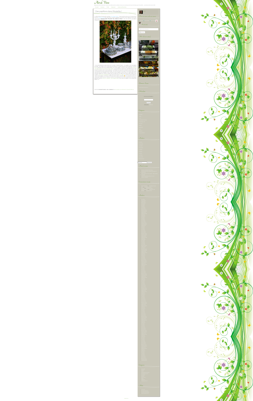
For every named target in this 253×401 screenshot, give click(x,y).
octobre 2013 (143, 318)
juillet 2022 (143, 215)
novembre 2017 (144, 262)
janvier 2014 (143, 315)
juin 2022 (143, 217)
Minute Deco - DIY (142, 121)
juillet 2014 (143, 308)
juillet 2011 (143, 350)
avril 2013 (143, 325)
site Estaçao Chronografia (104, 74)
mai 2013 (143, 324)
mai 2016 (143, 282)
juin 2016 (143, 281)
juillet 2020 (143, 239)
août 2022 (143, 214)
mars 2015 (143, 298)
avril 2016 (143, 283)
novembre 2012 (144, 331)
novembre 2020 (144, 234)
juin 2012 (143, 337)
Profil (108, 7)
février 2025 (141, 147)
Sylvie (144, 11)
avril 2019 (143, 247)
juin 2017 (143, 266)
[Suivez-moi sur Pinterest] (156, 20)
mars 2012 (143, 341)
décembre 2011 (144, 344)
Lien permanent (123, 89)
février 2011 (143, 356)
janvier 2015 (143, 301)
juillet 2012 (143, 336)
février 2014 (143, 314)
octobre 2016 (143, 276)
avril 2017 (143, 269)
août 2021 (143, 226)
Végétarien (140, 130)
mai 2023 (140, 153)
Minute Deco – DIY (144, 373)
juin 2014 (143, 309)
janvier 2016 (143, 286)
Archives (102, 7)
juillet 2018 (143, 254)
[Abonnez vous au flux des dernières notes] (141, 20)
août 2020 (143, 238)
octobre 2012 (143, 333)
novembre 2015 (144, 289)
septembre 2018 (144, 252)
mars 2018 (143, 258)
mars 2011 (143, 355)
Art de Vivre (126, 398)
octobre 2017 (143, 263)
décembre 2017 (144, 260)
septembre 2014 (144, 305)
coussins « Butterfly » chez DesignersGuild (110, 78)
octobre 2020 (143, 236)
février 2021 (143, 231)
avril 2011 (143, 354)
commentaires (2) (130, 89)
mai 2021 (143, 227)
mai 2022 (143, 218)
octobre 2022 (143, 212)
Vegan (140, 129)
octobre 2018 (143, 251)
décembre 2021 (144, 223)
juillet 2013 (143, 322)
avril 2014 (143, 311)
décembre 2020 (144, 233)
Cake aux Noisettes (144, 177)
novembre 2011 (144, 346)
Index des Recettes (122, 7)
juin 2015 (143, 295)
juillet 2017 (143, 265)
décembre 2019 (144, 245)
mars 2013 (143, 327)
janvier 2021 (143, 232)
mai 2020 (143, 241)
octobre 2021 (143, 225)
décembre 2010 (144, 359)
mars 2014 (143, 312)
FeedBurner (151, 104)
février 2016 (143, 285)
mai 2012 (143, 338)
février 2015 (143, 299)
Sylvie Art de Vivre (144, 185)
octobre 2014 (143, 304)
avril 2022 (143, 219)
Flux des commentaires (145, 392)
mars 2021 (143, 230)
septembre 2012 (144, 334)
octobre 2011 (143, 347)
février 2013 (143, 328)
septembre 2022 (144, 213)
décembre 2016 (144, 273)
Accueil (96, 7)
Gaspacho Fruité (152, 189)
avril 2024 (140, 149)
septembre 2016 (144, 277)
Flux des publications (144, 390)
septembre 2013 (144, 320)
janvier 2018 (143, 259)
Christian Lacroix (101, 17)
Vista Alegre (121, 74)
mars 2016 (143, 284)
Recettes (140, 125)
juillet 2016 (143, 279)
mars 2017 (143, 270)
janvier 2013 (143, 329)
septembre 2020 (144, 237)
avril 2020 (143, 243)
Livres (140, 118)
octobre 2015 (143, 290)
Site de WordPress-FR (145, 393)
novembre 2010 (144, 360)
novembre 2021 (144, 224)
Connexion (143, 389)
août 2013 (143, 321)
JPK (142, 187)
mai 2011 (143, 353)
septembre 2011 (144, 348)
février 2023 (141, 156)
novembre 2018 (144, 250)
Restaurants (141, 127)
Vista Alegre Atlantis (115, 16)
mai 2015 (143, 296)
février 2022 (143, 221)
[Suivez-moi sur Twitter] (152, 20)
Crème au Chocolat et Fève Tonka (147, 170)
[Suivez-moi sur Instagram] (140, 22)
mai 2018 (143, 256)
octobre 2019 (143, 246)
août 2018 (143, 253)
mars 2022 (143, 220)
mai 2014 (143, 310)
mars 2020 (143, 244)
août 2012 (143, 335)
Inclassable (117, 89)
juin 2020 (143, 240)
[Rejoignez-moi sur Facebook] (146, 20)
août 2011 (143, 349)
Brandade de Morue (152, 185)
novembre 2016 (144, 275)
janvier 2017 (143, 272)
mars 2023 (141, 155)
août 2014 (143, 307)
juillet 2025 (141, 145)
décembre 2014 (144, 302)
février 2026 (141, 144)
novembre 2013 (144, 317)
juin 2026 (140, 142)
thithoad (142, 188)
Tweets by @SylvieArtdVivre (143, 87)
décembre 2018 (144, 249)
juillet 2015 (143, 294)
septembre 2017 (144, 264)
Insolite (140, 116)
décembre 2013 (144, 316)
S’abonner (113, 7)
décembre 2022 (141, 158)
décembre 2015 (144, 288)
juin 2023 (140, 151)
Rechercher (142, 32)
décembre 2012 (144, 330)
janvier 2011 (143, 357)
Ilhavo (95, 67)
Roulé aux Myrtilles (149, 188)
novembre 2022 (144, 211)
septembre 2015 (144, 291)
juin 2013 (143, 323)
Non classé (140, 123)
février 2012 (143, 342)
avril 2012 (143, 340)
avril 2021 (143, 228)
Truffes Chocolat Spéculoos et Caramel (147, 175)
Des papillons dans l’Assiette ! (108, 11)
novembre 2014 (144, 303)
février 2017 (143, 271)
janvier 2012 (143, 343)
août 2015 (143, 292)
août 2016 (143, 278)
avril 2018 (143, 257)
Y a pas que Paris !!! (142, 132)
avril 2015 (143, 297)
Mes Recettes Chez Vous (143, 119)
